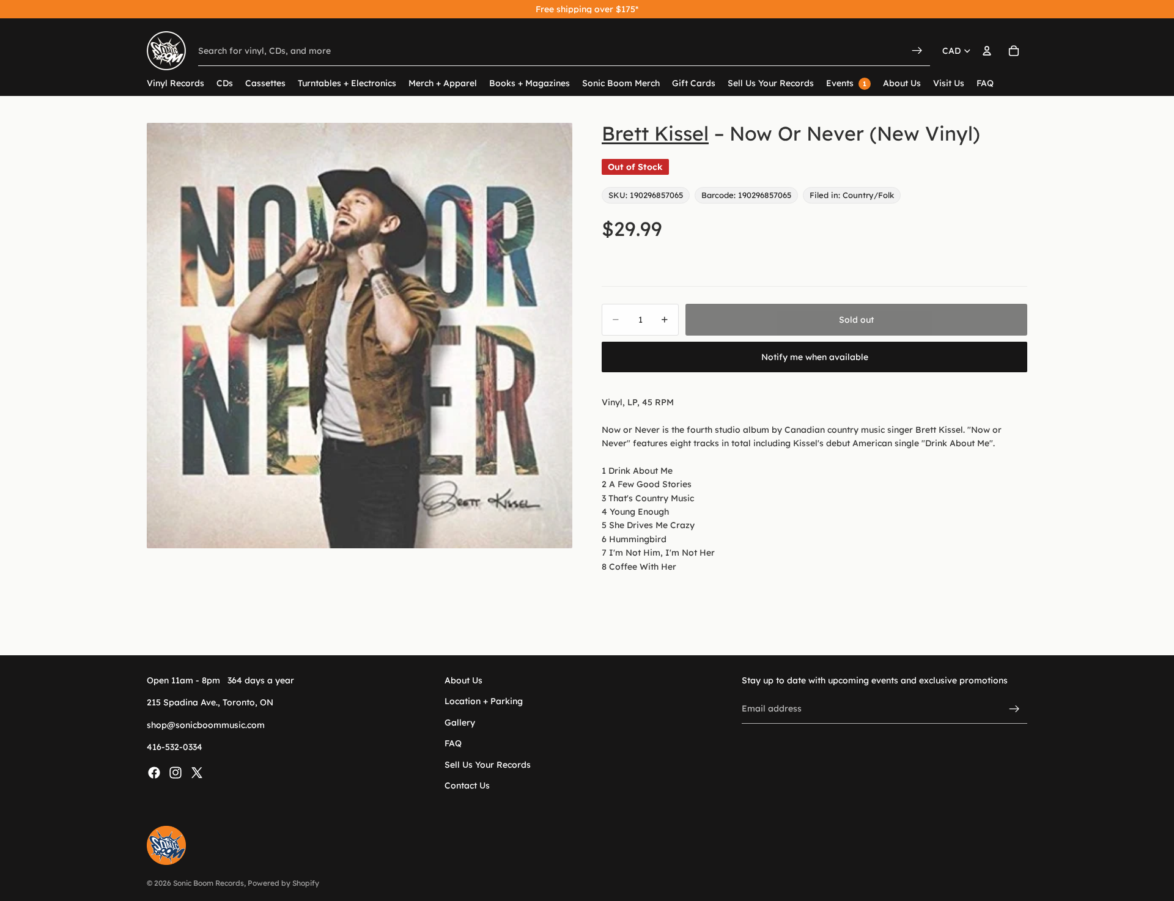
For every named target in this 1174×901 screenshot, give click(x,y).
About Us (463, 680)
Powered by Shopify (283, 883)
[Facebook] (154, 772)
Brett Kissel (655, 133)
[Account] (986, 50)
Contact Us (467, 785)
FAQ (453, 743)
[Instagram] (175, 772)
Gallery (460, 722)
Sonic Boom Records (208, 883)
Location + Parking (484, 701)
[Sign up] (1014, 709)
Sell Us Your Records (488, 764)
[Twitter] (197, 772)
